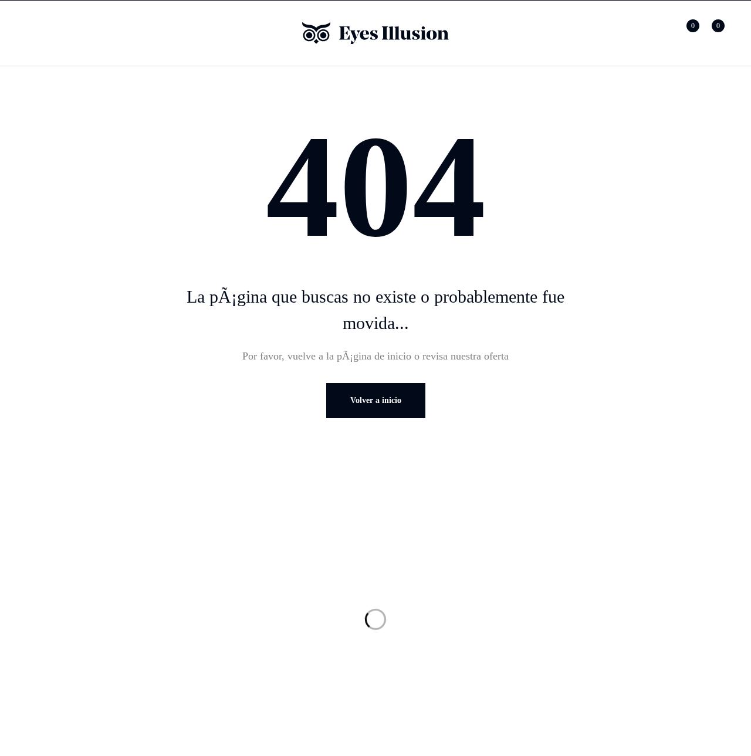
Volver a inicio (375, 400)
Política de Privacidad (629, 572)
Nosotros (417, 572)
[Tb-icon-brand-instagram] (84, 604)
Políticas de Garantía (627, 619)
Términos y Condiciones (635, 595)
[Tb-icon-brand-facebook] (37, 604)
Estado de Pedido (251, 619)
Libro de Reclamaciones (634, 666)
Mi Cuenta (236, 595)
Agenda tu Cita (430, 642)
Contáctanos (424, 619)
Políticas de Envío (622, 642)
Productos (235, 572)
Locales (414, 595)
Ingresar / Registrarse (659, 33)
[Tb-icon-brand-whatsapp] (60, 604)
